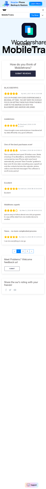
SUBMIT (12, 268)
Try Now (34, 15)
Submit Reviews (23, 73)
